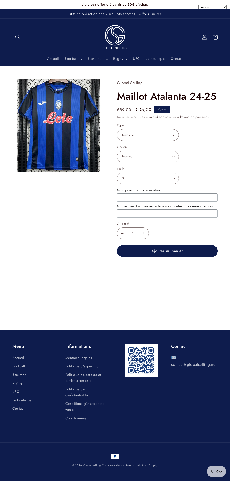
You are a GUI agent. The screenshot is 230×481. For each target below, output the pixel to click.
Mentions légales (78, 357)
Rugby (17, 383)
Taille (120, 168)
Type (120, 125)
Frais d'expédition (151, 117)
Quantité (123, 223)
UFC (15, 391)
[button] (17, 37)
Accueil (18, 357)
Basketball (20, 374)
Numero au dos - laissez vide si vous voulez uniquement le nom (165, 206)
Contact (18, 408)
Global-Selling (92, 465)
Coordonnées (75, 418)
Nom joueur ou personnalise (138, 190)
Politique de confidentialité (76, 392)
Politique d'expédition (83, 366)
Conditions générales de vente (85, 406)
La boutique (21, 400)
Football (18, 366)
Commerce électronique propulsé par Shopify (130, 465)
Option (122, 147)
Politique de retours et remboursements (83, 377)
